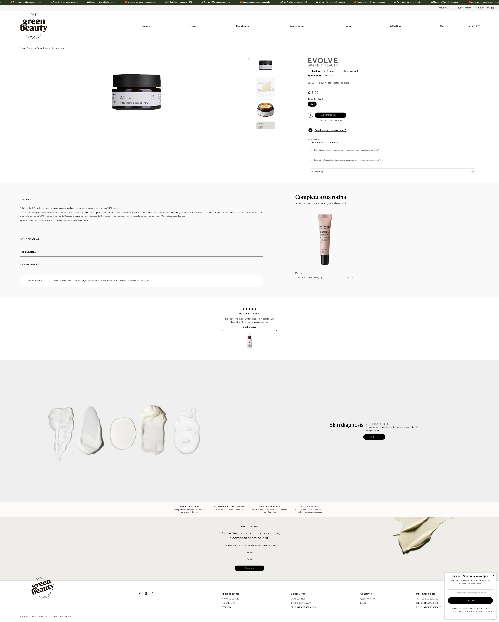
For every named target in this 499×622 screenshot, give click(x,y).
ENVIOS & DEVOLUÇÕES (427, 603)
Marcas (146, 26)
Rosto (193, 26)
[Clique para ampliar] (249, 59)
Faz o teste (374, 437)
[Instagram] (146, 593)
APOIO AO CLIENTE (230, 599)
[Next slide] (276, 330)
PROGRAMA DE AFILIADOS (303, 607)
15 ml (312, 104)
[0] (477, 26)
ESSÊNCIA (226, 607)
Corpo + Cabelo (297, 26)
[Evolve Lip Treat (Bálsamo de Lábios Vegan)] (324, 268)
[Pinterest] (152, 593)
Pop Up (348, 26)
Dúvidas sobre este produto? (330, 130)
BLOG (363, 603)
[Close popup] (493, 575)
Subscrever (249, 568)
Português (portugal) (484, 8)
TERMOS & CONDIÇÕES (427, 599)
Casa (22, 48)
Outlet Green (395, 26)
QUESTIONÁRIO (367, 599)
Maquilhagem (243, 26)
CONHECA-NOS (298, 599)
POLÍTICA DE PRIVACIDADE (428, 607)
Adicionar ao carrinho (330, 115)
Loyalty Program (464, 8)
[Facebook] (140, 593)
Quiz (442, 26)
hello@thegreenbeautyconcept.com (309, 512)
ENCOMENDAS (228, 603)
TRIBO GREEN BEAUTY (301, 603)
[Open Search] (469, 26)
